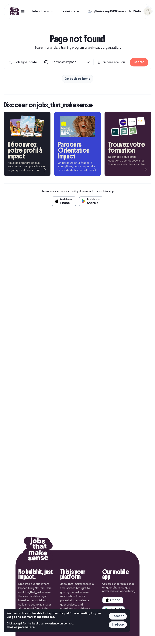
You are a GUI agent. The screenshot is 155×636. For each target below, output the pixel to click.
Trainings (68, 11)
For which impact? (64, 62)
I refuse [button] (118, 625)
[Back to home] (38, 550)
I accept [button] (118, 616)
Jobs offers (40, 11)
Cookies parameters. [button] (21, 627)
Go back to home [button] (77, 79)
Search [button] (139, 62)
